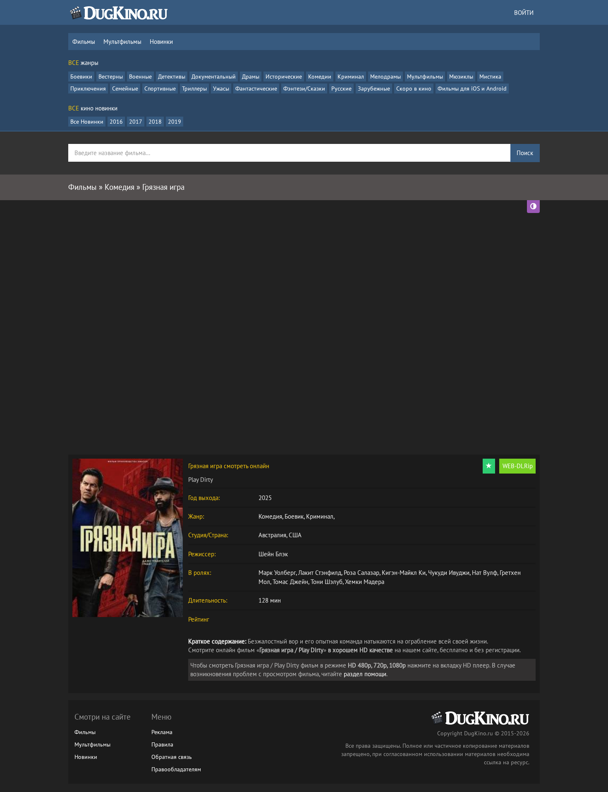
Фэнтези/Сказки (304, 88)
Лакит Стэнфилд (319, 573)
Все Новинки (86, 121)
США (295, 535)
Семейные (125, 88)
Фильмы (83, 41)
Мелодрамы (385, 76)
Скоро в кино (413, 88)
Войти (524, 13)
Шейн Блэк (273, 554)
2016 (116, 121)
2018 (155, 121)
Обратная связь (171, 757)
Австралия (272, 535)
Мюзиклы (461, 76)
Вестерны (110, 76)
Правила (162, 744)
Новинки (161, 41)
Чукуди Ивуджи (448, 573)
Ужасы (221, 88)
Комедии (319, 76)
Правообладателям (176, 769)
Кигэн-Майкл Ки (404, 573)
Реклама (161, 732)
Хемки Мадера (364, 582)
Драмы (250, 76)
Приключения (88, 88)
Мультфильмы (122, 41)
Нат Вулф (484, 573)
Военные (140, 76)
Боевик (294, 516)
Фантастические (256, 88)
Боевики (81, 76)
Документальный (213, 76)
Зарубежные (374, 88)
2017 (135, 121)
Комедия (270, 516)
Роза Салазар (361, 573)
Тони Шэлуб (326, 582)
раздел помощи (365, 674)
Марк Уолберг (277, 573)
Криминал (351, 76)
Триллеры (194, 88)
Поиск (525, 153)
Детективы (171, 76)
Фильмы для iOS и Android (472, 88)
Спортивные (160, 88)
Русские (341, 88)
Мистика (490, 76)
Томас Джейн (290, 582)
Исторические (284, 76)
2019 (174, 121)
